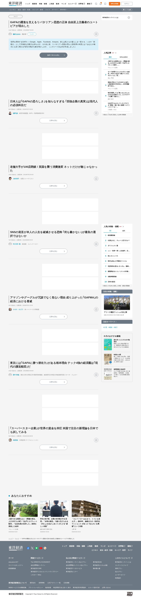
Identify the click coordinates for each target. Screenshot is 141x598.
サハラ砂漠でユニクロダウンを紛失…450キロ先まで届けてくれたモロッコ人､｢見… (119, 73)
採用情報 (41, 583)
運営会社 (33, 583)
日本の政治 (111, 281)
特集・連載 (43, 4)
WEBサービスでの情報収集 (17, 587)
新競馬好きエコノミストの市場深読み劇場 (119, 271)
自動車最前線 (112, 276)
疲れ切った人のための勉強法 (122, 340)
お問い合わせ (106, 587)
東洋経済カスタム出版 (100, 565)
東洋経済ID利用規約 (79, 587)
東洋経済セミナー (72, 571)
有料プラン (118, 568)
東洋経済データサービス (74, 568)
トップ (27, 4)
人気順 (51, 4)
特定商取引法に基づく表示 (62, 587)
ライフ (47, 9)
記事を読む (53, 120)
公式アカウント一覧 (54, 583)
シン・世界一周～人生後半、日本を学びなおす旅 (119, 251)
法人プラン (118, 571)
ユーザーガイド (120, 575)
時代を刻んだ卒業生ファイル (117, 261)
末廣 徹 (15, 440)
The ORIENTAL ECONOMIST (40, 562)
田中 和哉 (16, 375)
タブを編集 (128, 9)
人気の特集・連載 (111, 226)
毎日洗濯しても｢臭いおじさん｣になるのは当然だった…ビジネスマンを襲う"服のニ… (119, 94)
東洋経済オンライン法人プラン (76, 562)
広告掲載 (66, 583)
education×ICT (13, 562)
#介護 (105, 327)
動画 (57, 4)
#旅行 (115, 327)
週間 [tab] (123, 231)
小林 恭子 (16, 178)
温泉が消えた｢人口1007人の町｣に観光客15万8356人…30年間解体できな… (118, 84)
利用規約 (118, 578)
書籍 (88, 4)
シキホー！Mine (36, 575)
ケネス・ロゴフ (18, 309)
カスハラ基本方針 (94, 587)
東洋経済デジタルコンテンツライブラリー (44, 571)
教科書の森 (96, 568)
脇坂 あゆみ (17, 34)
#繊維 (110, 327)
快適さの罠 (117, 354)
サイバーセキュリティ (16, 565)
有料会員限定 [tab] (124, 57)
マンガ (63, 4)
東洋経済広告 (97, 562)
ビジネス (13, 9)
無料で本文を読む (53, 55)
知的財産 (48, 587)
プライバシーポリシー (35, 587)
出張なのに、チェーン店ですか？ (119, 240)
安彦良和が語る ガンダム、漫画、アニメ (119, 266)
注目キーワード (109, 322)
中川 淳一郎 (17, 244)
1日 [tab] (110, 230)
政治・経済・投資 (24, 9)
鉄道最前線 (111, 235)
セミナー (71, 4)
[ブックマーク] (96, 34)
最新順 (34, 4)
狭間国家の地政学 (119, 369)
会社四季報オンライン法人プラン (77, 565)
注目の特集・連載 (110, 291)
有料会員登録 (114, 3)
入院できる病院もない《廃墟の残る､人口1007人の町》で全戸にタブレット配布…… (119, 63)
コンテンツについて (121, 565)
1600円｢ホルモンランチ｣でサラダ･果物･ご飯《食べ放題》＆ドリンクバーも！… (119, 105)
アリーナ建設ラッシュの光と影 (115, 312)
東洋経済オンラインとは (110, 17)
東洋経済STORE (36, 568)
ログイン (126, 3)
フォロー (31, 34)
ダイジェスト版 (113, 245)
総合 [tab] (110, 57)
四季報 (80, 4)
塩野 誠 (15, 113)
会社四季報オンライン (38, 565)
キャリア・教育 (37, 9)
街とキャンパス (113, 256)
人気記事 (107, 53)
